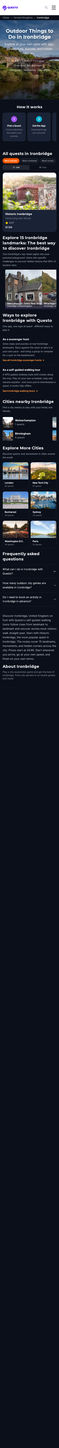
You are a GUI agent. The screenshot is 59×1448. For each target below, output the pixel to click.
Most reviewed (29, 160)
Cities (6, 17)
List (18, 167)
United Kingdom (23, 17)
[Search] (46, 7)
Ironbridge (43, 17)
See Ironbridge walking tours (20, 390)
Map (44, 167)
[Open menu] (53, 7)
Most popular (11, 160)
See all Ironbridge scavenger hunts (23, 360)
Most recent (48, 160)
